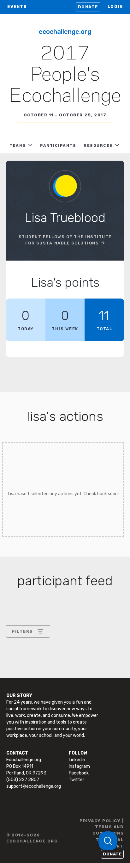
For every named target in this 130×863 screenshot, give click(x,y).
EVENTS (17, 6)
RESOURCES (98, 145)
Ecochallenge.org (65, 31)
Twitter (76, 779)
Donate (88, 6)
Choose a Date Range (35, 654)
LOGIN (115, 6)
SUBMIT (58, 710)
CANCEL (21, 710)
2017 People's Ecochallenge (65, 75)
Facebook (79, 773)
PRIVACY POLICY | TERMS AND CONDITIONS (102, 826)
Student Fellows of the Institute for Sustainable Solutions (65, 239)
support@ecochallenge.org (33, 786)
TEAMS (17, 145)
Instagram (79, 766)
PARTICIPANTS (58, 145)
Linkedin (77, 759)
